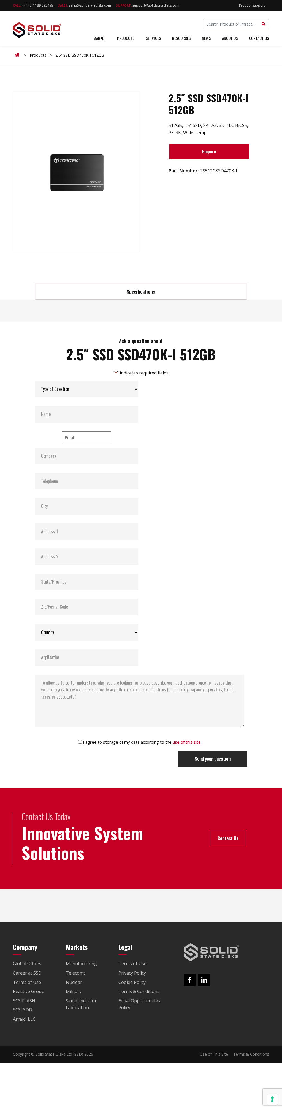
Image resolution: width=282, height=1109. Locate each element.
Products (126, 38)
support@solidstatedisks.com (147, 5)
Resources (181, 38)
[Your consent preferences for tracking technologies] (272, 1099)
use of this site (187, 742)
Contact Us (259, 38)
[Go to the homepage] (211, 952)
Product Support (252, 5)
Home (18, 55)
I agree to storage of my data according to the (142, 742)
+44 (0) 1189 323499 (33, 5)
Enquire (209, 151)
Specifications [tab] (141, 291)
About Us (230, 38)
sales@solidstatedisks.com (84, 5)
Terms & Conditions (251, 1054)
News (206, 38)
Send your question (213, 758)
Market (99, 38)
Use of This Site (214, 1054)
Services (153, 38)
